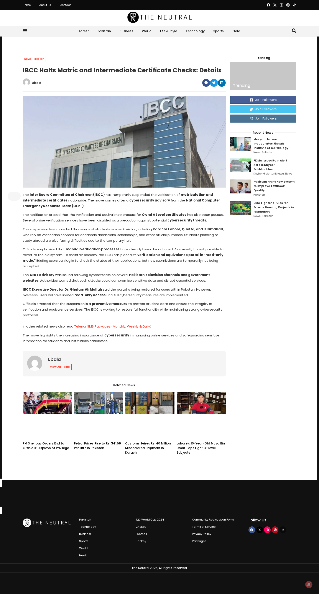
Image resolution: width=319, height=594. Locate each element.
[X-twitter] (275, 5)
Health (83, 555)
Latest (84, 31)
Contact (65, 5)
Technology (195, 31)
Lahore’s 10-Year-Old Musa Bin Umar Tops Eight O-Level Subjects (201, 448)
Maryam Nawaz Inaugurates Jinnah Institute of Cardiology (270, 143)
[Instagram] (281, 5)
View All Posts (60, 367)
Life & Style (168, 31)
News (27, 59)
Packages (199, 541)
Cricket (141, 527)
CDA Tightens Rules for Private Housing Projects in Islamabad (273, 207)
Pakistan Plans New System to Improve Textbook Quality (274, 186)
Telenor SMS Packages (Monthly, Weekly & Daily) (112, 326)
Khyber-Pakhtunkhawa (268, 173)
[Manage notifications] (308, 584)
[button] (206, 83)
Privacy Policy (201, 534)
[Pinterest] (288, 5)
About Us (45, 5)
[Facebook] (268, 5)
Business (126, 31)
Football (141, 534)
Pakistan (104, 31)
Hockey (141, 541)
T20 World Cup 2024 (150, 519)
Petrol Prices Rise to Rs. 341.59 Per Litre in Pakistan (97, 445)
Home (27, 5)
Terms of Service (204, 527)
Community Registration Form (213, 519)
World (146, 31)
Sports (218, 31)
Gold (236, 31)
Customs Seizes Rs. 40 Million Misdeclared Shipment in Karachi (148, 448)
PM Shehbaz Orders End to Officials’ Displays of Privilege (46, 445)
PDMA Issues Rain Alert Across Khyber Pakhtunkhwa (270, 164)
